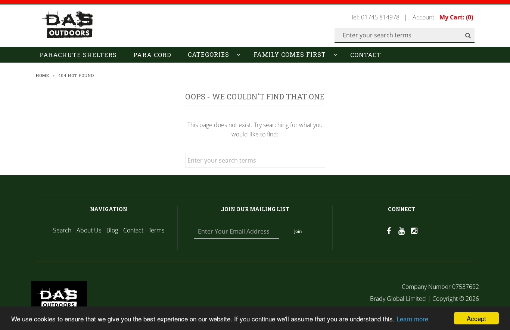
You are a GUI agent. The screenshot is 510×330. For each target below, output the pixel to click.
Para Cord (152, 55)
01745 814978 (380, 17)
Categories (208, 54)
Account (423, 17)
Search (62, 230)
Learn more (412, 318)
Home (42, 75)
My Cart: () (456, 17)
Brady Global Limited (398, 298)
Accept (476, 318)
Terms (156, 230)
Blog (112, 230)
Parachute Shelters (78, 55)
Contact (365, 55)
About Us (89, 230)
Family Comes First (290, 54)
